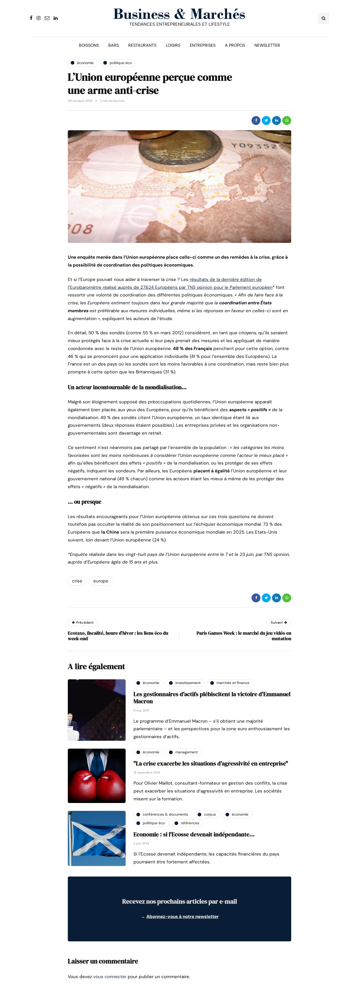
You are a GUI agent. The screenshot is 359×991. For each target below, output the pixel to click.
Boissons (89, 45)
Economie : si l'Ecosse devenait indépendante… (194, 834)
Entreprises (203, 45)
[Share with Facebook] (256, 120)
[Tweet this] (266, 120)
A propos (235, 45)
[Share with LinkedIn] (276, 120)
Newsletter (267, 45)
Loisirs (173, 45)
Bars (113, 45)
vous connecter (109, 976)
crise (77, 581)
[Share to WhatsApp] (286, 120)
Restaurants (142, 45)
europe (100, 581)
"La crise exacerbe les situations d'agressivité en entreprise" (211, 763)
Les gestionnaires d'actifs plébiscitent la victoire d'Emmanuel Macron (212, 697)
